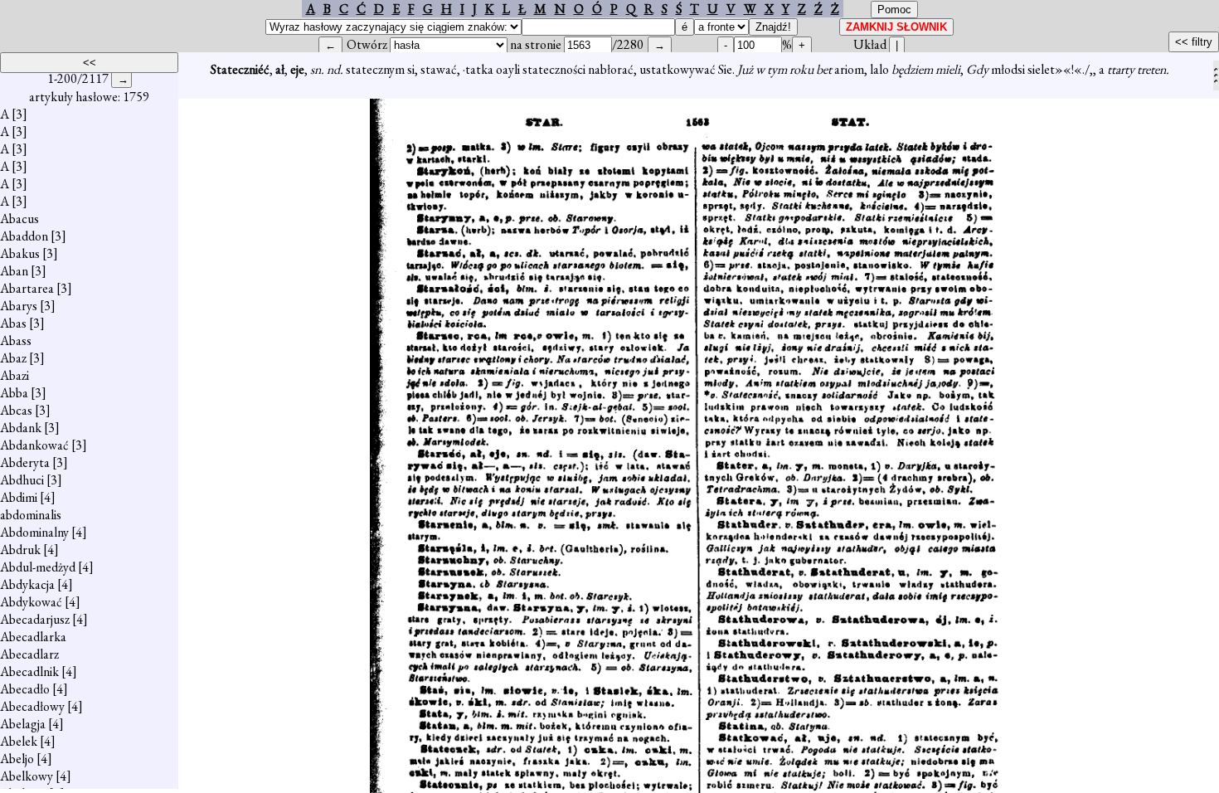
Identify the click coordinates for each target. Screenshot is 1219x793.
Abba (14, 392)
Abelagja (23, 723)
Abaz (13, 358)
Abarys (18, 305)
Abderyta (25, 462)
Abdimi (18, 497)
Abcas (16, 410)
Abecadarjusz (35, 619)
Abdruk (20, 549)
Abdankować (34, 445)
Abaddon (24, 236)
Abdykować (31, 602)
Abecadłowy (32, 706)
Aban (14, 271)
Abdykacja (27, 584)
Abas (13, 323)
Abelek (18, 741)
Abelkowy (26, 776)
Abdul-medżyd (37, 567)
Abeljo (17, 758)
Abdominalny (34, 532)
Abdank (20, 427)
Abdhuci (22, 480)
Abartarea (27, 288)
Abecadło (25, 689)
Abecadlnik (29, 671)
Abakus (20, 253)
